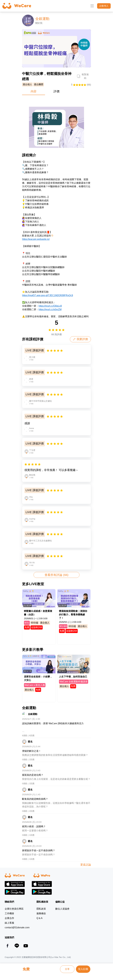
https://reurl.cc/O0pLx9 (50, 306)
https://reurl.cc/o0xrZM (50, 309)
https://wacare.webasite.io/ (36, 239)
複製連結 (85, 76)
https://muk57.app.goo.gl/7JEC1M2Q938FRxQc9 (47, 295)
